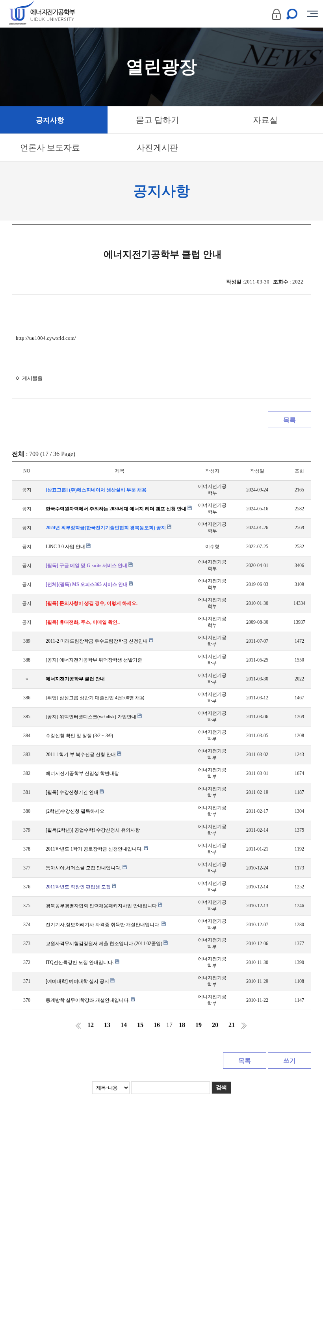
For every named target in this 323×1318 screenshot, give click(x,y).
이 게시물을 (29, 378)
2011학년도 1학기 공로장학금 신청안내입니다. (95, 849)
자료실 (265, 120)
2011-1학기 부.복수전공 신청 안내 (81, 754)
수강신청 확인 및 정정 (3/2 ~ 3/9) (79, 735)
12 (90, 1025)
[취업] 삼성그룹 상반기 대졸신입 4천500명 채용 (95, 698)
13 (107, 1025)
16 (157, 1025)
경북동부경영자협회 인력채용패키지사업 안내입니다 (102, 905)
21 (231, 1025)
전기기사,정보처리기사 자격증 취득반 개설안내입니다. (104, 924)
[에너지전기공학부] (56, 14)
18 (182, 1025)
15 (140, 1025)
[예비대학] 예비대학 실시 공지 (78, 981)
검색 (221, 1087)
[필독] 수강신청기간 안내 (73, 792)
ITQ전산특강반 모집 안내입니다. (80, 962)
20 (215, 1025)
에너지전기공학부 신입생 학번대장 (82, 773)
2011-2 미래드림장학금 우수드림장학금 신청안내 (97, 641)
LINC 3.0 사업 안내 (66, 546)
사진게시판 (157, 147)
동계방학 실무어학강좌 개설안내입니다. (88, 1000)
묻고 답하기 (157, 120)
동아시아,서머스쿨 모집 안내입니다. (84, 868)
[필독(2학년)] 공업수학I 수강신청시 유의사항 (93, 830)
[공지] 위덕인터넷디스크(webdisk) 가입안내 (91, 716)
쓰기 (289, 1060)
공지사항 (50, 120)
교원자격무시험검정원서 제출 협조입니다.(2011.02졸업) (104, 943)
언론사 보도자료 (50, 147)
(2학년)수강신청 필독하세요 (75, 811)
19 (198, 1025)
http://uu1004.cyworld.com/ (46, 338)
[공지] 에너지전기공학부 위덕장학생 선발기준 (94, 660)
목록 (289, 420)
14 (124, 1025)
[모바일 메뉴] (312, 14)
